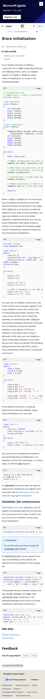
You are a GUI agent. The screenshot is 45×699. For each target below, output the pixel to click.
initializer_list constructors (14, 56)
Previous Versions (22, 685)
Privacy (16, 689)
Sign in (40, 26)
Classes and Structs (11, 634)
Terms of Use (32, 692)
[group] (22, 143)
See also (7, 59)
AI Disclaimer (7, 685)
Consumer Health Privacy (12, 692)
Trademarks (6, 695)
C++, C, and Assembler (17, 31)
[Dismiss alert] (41, 4)
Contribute (6, 689)
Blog (34, 685)
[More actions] (41, 31)
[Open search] (34, 26)
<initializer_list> (11, 549)
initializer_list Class (14, 507)
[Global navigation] (2, 26)
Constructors (8, 638)
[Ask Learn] (37, 31)
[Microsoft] (22, 26)
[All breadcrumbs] (4, 31)
